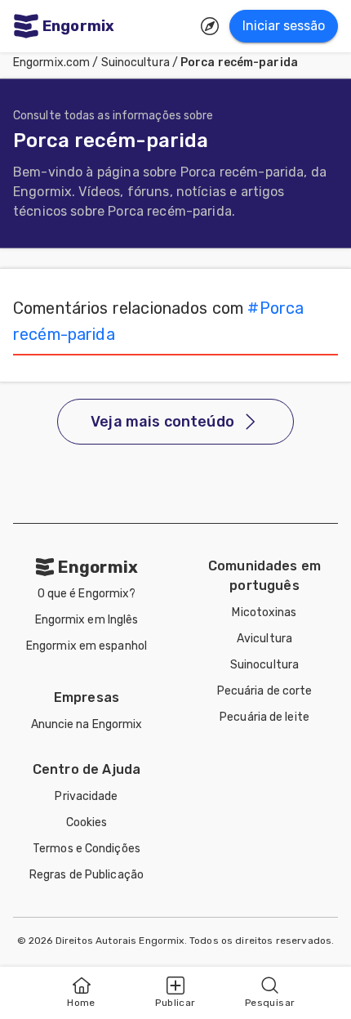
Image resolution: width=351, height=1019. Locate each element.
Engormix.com (51, 62)
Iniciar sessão (283, 26)
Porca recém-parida (239, 62)
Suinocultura (135, 62)
